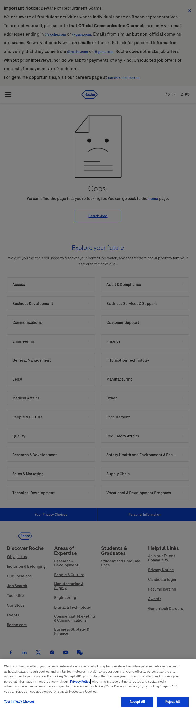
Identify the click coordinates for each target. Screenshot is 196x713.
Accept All (137, 701)
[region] (98, 686)
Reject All (172, 701)
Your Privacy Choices (19, 701)
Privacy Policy (80, 681)
